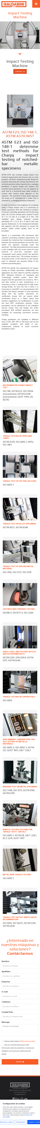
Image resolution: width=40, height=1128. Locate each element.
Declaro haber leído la (19, 1041)
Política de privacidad (27, 1041)
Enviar (19, 1062)
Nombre (5, 961)
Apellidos (6, 971)
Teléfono (6, 1002)
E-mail (5, 992)
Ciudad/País (7, 1012)
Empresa (6, 981)
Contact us (20, 71)
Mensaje (6, 1022)
